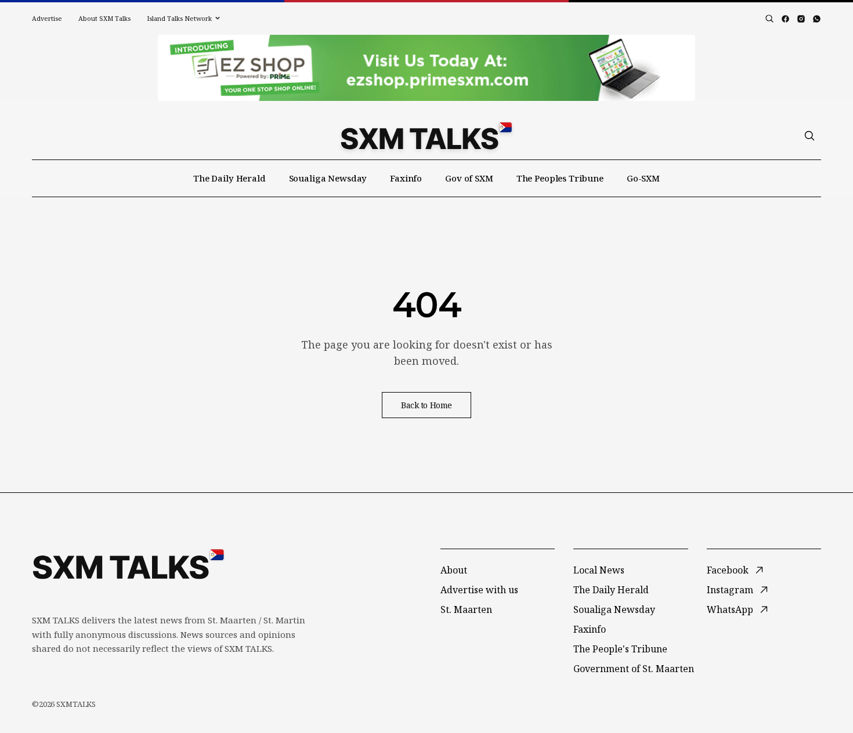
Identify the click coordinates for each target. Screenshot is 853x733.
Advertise (47, 18)
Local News (598, 570)
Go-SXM (643, 178)
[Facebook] (785, 18)
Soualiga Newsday (328, 178)
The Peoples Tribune (559, 178)
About (453, 570)
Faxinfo (406, 178)
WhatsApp (730, 609)
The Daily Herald (229, 178)
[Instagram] (801, 18)
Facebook (728, 570)
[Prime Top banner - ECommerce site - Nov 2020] (426, 68)
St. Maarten (466, 609)
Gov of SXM (469, 178)
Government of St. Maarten (633, 668)
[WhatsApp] (816, 18)
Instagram (730, 589)
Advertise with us (479, 589)
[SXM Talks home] (426, 136)
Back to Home (426, 405)
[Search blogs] (769, 18)
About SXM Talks (104, 18)
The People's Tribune (620, 649)
